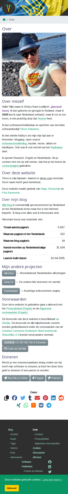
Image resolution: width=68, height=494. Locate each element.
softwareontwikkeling (14, 143)
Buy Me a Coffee (18, 378)
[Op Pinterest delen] (45, 398)
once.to (8, 282)
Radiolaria (56, 147)
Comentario (11, 291)
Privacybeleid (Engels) (19, 308)
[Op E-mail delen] (37, 398)
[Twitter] (49, 472)
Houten (42, 118)
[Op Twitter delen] (23, 398)
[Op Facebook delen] (14, 398)
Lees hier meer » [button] (52, 479)
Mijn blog (7, 205)
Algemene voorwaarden (47, 443)
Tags (13, 443)
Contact (39, 434)
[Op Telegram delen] (49, 405)
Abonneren (16, 457)
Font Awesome (11, 192)
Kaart (13, 439)
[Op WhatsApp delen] (26, 405)
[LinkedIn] (49, 467)
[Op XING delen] (18, 405)
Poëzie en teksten (33, 471)
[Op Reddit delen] (61, 398)
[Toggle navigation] (61, 8)
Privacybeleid (42, 439)
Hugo (44, 188)
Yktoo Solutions (29, 129)
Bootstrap (54, 188)
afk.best (9, 273)
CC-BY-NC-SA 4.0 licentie (30, 342)
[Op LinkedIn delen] (53, 398)
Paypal (39, 378)
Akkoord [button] (12, 488)
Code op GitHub (16, 348)
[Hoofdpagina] (8, 7)
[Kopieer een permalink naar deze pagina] (6, 398)
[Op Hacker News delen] (33, 405)
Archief (14, 434)
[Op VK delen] (41, 405)
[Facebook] (49, 462)
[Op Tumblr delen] (30, 398)
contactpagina (10, 165)
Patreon (56, 378)
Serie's (14, 448)
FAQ (12, 452)
